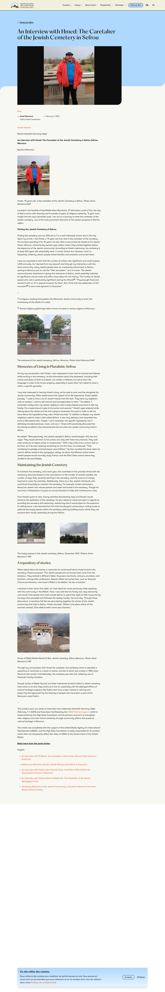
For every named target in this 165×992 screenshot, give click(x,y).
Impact (78, 5)
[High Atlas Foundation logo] (22, 5)
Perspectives (105, 5)
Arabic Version (24, 127)
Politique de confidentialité (43, 982)
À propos (66, 5)
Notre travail (90, 5)
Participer (119, 5)
